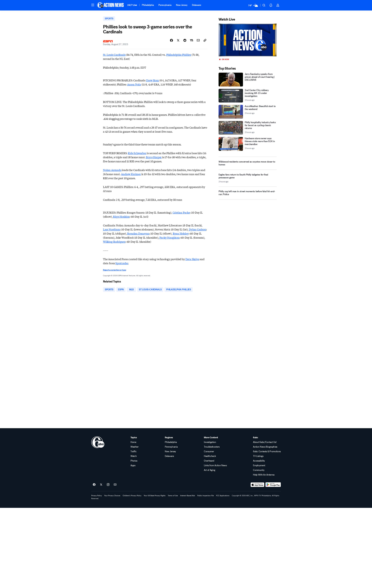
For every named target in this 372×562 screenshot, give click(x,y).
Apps (132, 465)
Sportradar (121, 263)
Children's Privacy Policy (132, 495)
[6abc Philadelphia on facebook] (94, 485)
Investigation (210, 442)
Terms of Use (173, 495)
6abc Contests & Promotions (267, 451)
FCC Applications (222, 495)
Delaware (196, 5)
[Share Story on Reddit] (184, 40)
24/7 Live (132, 5)
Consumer (209, 451)
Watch (133, 456)
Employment (259, 465)
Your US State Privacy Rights (155, 495)
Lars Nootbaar (111, 229)
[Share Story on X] (178, 40)
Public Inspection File (205, 495)
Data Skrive (192, 259)
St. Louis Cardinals (114, 54)
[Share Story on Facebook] (171, 40)
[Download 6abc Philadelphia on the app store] (257, 484)
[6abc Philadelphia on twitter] (101, 485)
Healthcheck (210, 456)
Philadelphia (148, 5)
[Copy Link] (204, 40)
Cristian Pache (181, 212)
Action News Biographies (265, 447)
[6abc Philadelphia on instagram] (108, 485)
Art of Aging (209, 470)
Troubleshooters (212, 447)
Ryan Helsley (181, 233)
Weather (134, 447)
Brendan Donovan (138, 233)
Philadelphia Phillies (178, 54)
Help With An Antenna (263, 475)
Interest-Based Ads (187, 495)
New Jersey (181, 5)
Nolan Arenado (112, 170)
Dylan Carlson (197, 229)
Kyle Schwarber (137, 153)
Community (258, 470)
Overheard (209, 461)
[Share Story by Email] (198, 40)
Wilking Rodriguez (114, 241)
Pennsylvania (164, 5)
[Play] (248, 40)
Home (133, 442)
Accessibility (259, 461)
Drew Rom (152, 80)
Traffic (133, 451)
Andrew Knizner (131, 174)
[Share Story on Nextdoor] (191, 40)
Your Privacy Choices (112, 495)
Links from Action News (215, 465)
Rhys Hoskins (121, 216)
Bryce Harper (154, 157)
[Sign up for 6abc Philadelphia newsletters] (115, 485)
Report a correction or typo (114, 270)
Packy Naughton (169, 237)
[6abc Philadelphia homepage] (110, 5)
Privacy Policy (96, 495)
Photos (133, 461)
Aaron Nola (134, 84)
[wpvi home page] (97, 442)
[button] (93, 5)
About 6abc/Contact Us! (264, 442)
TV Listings (258, 456)
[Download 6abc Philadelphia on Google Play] (273, 484)
